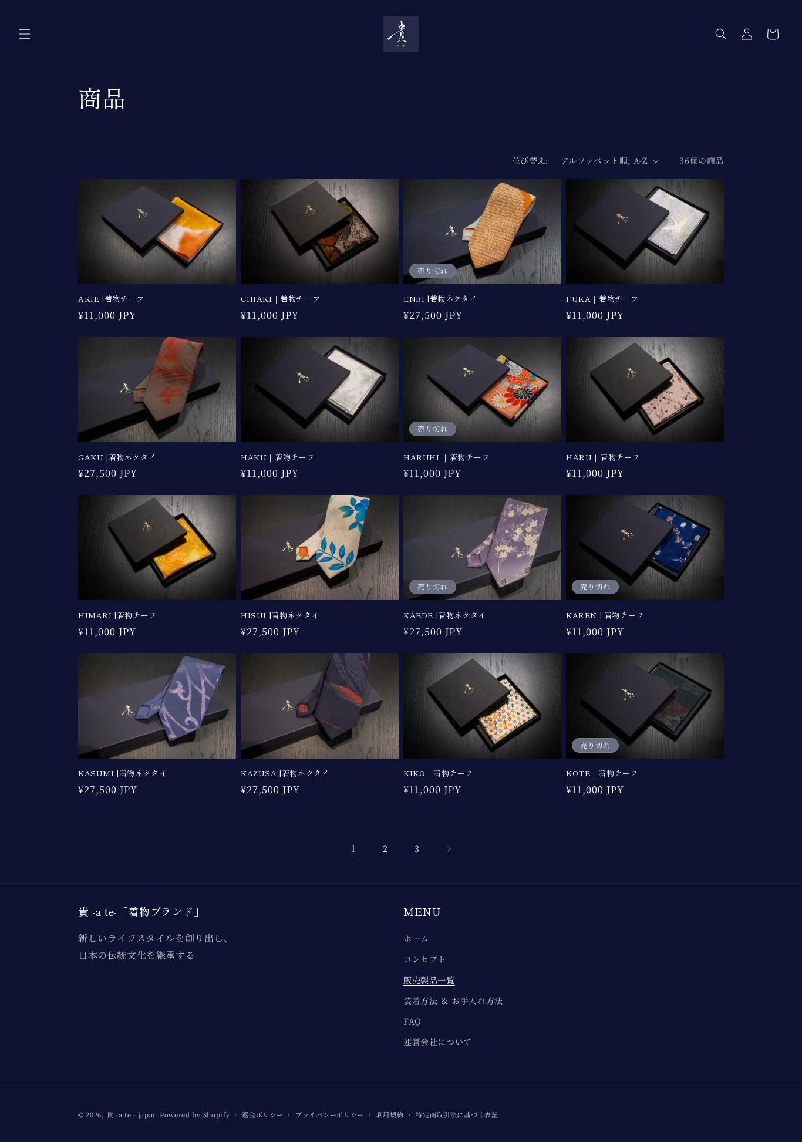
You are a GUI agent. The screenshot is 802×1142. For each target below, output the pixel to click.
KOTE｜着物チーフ (602, 774)
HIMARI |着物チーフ (117, 616)
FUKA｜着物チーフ (602, 299)
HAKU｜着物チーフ (278, 458)
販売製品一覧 (429, 980)
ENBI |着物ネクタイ (440, 299)
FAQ (412, 1021)
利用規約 (390, 1114)
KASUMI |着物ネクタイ (122, 774)
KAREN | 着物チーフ (605, 616)
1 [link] (353, 848)
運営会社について (437, 1041)
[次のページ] (448, 849)
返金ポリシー (262, 1114)
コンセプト (424, 959)
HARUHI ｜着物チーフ (446, 458)
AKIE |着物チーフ (111, 299)
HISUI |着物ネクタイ (280, 616)
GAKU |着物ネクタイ (117, 458)
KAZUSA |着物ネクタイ (285, 774)
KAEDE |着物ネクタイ (444, 616)
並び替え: (530, 160)
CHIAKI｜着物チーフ (280, 299)
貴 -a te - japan (132, 1114)
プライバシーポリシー (329, 1114)
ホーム (416, 938)
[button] (25, 34)
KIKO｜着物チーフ (438, 774)
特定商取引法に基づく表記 (457, 1114)
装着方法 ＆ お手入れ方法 (453, 1000)
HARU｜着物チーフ (603, 458)
